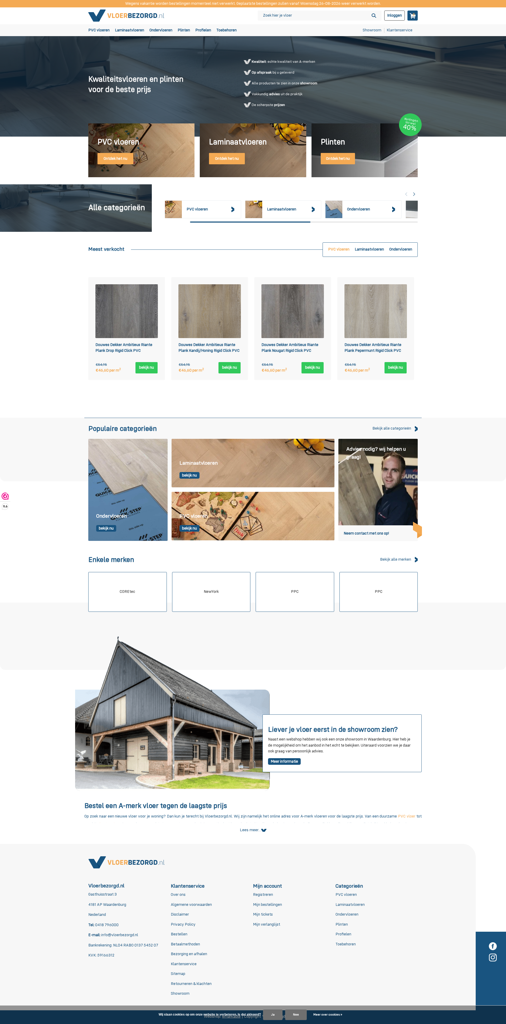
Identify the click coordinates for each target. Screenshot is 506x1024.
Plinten (184, 30)
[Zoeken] (374, 15)
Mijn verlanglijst (266, 924)
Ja (273, 1014)
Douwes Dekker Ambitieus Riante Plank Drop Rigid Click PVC (123, 348)
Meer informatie (284, 761)
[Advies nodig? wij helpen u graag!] (378, 490)
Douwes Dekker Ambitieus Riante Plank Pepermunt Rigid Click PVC (372, 348)
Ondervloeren (160, 30)
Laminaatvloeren (129, 30)
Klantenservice (399, 30)
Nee (296, 1014)
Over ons (178, 895)
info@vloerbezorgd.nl (119, 935)
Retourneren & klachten (191, 984)
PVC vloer (406, 816)
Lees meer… (250, 830)
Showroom (372, 30)
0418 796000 (106, 925)
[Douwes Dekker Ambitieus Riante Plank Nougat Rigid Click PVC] (292, 311)
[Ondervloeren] (128, 490)
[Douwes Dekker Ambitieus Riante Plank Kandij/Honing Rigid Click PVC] (209, 311)
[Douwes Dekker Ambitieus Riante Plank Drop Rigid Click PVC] (126, 311)
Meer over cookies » (327, 1014)
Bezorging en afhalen (189, 954)
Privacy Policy (183, 924)
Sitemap (178, 974)
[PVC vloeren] (253, 516)
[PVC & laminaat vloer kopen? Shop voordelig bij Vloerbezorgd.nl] (126, 15)
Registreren (263, 895)
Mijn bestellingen (267, 905)
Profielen (203, 30)
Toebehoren (226, 30)
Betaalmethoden (185, 944)
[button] (414, 194)
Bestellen (179, 934)
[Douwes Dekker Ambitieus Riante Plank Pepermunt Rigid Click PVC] (375, 311)
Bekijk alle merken (395, 559)
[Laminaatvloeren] (253, 463)
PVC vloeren (99, 30)
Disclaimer (180, 914)
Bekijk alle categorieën (391, 428)
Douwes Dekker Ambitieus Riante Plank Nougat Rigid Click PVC (289, 348)
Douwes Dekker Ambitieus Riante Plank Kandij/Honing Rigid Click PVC (209, 348)
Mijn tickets (263, 914)
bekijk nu (146, 367)
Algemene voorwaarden (191, 905)
